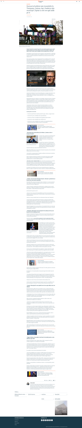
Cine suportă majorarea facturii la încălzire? (34, 71)
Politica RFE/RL (17, 423)
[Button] (53, 19)
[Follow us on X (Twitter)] (52, 420)
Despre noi (16, 421)
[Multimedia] (76, 1)
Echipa (16, 424)
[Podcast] (79, 1)
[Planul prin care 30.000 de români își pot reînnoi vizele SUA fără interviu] (61, 408)
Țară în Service (31, 394)
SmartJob (57, 394)
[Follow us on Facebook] (42, 420)
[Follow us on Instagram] (46, 420)
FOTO (43, 399)
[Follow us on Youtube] (44, 420)
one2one (44, 394)
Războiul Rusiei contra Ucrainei (20, 395)
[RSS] (48, 420)
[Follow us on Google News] (50, 420)
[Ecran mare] (54, 86)
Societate (28, 4)
